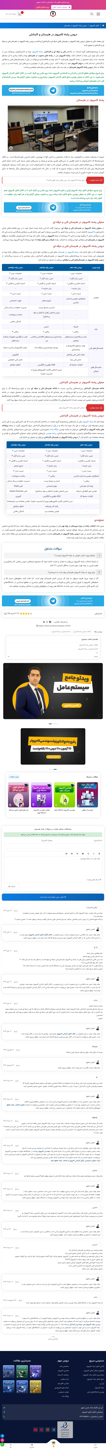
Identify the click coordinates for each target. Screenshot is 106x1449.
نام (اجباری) (98, 840)
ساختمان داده (64, 1366)
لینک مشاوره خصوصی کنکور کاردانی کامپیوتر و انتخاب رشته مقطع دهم (75, 1160)
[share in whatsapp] (47, 622)
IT (97, 653)
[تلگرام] (2, 1436)
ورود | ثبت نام (11, 14)
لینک (77, 853)
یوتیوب (35, 1429)
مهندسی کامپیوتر (44, 1151)
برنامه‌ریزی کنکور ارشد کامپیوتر (93, 1375)
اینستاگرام (47, 1429)
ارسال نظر (11, 886)
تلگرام (53, 1429)
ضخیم (99, 853)
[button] (56, 769)
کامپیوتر (91, 232)
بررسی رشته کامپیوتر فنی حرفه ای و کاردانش (84, 1324)
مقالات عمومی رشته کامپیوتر (82, 631)
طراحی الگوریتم (63, 1383)
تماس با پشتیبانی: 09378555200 (91, 1416)
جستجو (91, 14)
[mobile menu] (98, 14)
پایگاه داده (54, 429)
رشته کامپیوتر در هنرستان (68, 252)
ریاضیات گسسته (63, 1375)
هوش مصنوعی (63, 1392)
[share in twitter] (44, 622)
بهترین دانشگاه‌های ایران (95, 1392)
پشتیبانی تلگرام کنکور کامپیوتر (92, 1412)
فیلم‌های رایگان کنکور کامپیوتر (94, 1370)
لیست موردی (71, 853)
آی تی (102, 1383)
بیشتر (96, 656)
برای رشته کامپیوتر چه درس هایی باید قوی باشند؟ (66, 180)
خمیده (93, 853)
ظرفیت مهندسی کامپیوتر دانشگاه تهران (41, 811)
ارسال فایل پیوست (93, 879)
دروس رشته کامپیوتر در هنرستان (75, 25)
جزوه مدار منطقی (87, 810)
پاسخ (16, 910)
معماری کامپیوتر (63, 1370)
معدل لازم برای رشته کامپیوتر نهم (72, 407)
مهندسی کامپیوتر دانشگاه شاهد (64, 810)
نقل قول (82, 853)
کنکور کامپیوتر (94, 25)
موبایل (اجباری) (46, 840)
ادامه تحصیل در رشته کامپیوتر (61, 631)
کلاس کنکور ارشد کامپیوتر (95, 1366)
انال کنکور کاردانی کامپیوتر (66, 1033)
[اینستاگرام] (2, 1440)
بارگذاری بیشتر (53, 1339)
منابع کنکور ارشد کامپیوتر (95, 1379)
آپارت (41, 1429)
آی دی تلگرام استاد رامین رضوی (92, 1407)
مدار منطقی (65, 1379)
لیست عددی (66, 853)
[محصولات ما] (53, 1446)
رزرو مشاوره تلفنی (42, 7)
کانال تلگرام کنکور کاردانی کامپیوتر (40, 934)
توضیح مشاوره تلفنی (59, 7)
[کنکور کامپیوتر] (53, 14)
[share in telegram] (50, 622)
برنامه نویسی (51, 433)
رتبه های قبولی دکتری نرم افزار (18, 810)
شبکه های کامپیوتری (62, 1387)
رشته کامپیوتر (37, 51)
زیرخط (88, 853)
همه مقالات (13, 776)
